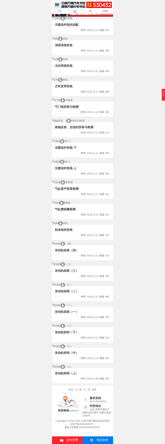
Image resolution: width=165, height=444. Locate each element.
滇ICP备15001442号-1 (83, 424)
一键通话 (163, 93)
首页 (59, 11)
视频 (74, 11)
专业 (90, 11)
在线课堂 (105, 11)
